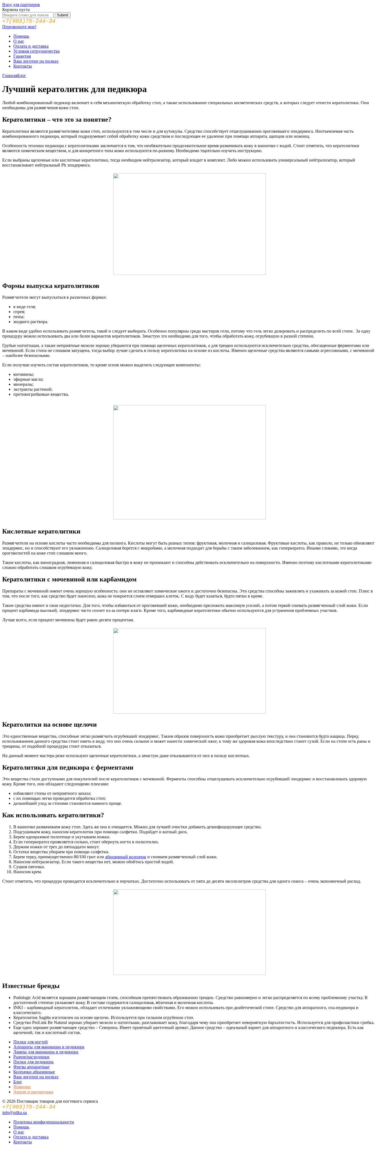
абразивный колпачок (125, 856)
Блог (21, 75)
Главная (9, 75)
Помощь (21, 36)
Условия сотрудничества (36, 51)
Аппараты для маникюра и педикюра (48, 1047)
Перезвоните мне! (19, 26)
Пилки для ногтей (30, 1042)
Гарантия (22, 56)
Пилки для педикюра (33, 1061)
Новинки (22, 1086)
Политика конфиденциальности (43, 1122)
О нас (18, 41)
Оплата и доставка (31, 46)
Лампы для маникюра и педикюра (45, 1052)
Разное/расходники (31, 1056)
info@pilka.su (14, 1112)
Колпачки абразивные (34, 1071)
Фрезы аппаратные (31, 1066)
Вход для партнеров (21, 4)
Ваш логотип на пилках (36, 61)
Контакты (22, 66)
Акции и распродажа (33, 1091)
